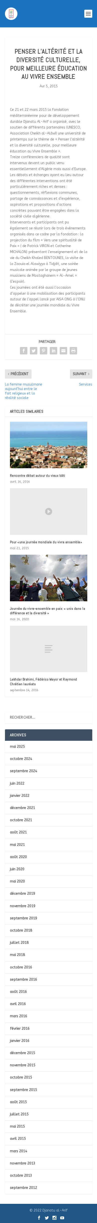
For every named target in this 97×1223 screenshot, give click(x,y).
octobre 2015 (21, 1077)
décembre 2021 (22, 808)
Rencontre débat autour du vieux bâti (37, 475)
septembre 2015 (23, 1090)
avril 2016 (18, 1004)
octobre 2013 (21, 1175)
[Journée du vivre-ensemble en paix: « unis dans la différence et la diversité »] (48, 578)
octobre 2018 (21, 930)
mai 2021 (17, 845)
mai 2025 (17, 747)
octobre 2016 (21, 967)
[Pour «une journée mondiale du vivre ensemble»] (48, 511)
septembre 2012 (23, 1188)
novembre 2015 (22, 1065)
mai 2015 (17, 1126)
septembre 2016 (23, 979)
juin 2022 (17, 783)
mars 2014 (18, 1151)
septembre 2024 (23, 771)
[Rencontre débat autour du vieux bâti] (48, 445)
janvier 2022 (19, 796)
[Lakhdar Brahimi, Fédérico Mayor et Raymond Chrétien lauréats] (48, 649)
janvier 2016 (19, 1041)
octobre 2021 (21, 820)
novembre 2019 (22, 906)
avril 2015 (18, 1139)
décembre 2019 (22, 893)
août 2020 (18, 857)
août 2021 (18, 832)
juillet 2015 (19, 1114)
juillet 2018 (19, 943)
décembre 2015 (22, 1053)
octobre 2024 (21, 759)
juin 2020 (17, 869)
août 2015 (18, 1102)
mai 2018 (17, 955)
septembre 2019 (23, 918)
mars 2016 (18, 1016)
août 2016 (18, 992)
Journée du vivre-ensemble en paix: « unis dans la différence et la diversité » (47, 610)
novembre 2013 (22, 1163)
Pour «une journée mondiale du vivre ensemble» (46, 542)
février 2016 (20, 1028)
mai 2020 (17, 881)
